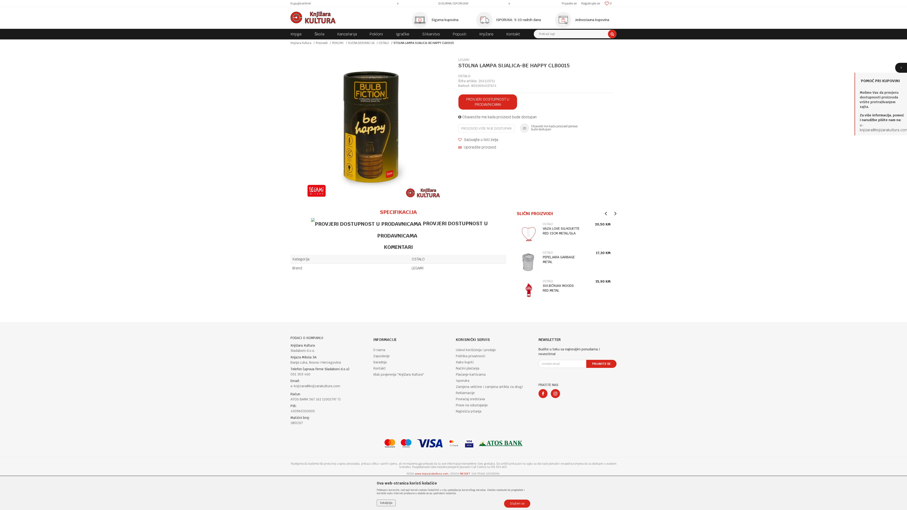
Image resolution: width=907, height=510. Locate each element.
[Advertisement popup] (453, 255)
